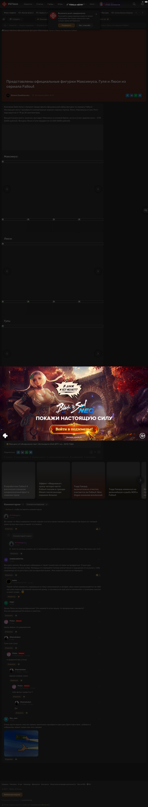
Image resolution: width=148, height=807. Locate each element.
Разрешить (66, 25)
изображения (77, 457)
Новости (13, 25)
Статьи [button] (39, 4)
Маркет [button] (81, 4)
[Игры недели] (142, 13)
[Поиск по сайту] (134, 4)
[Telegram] (127, 95)
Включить (46, 805)
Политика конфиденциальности (63, 784)
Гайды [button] (50, 4)
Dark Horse (59, 400)
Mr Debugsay (15, 515)
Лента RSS (81, 784)
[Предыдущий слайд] (6, 189)
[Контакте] (131, 95)
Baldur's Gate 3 (46, 13)
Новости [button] (28, 4)
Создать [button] (16, 19)
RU (89, 784)
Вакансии (36, 784)
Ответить (8, 529)
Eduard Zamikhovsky (20, 95)
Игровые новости (44, 25)
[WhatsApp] (135, 95)
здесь (41, 436)
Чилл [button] (92, 4)
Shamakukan (15, 637)
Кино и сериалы (26, 25)
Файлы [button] (70, 4)
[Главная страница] (10, 4)
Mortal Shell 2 (27, 13)
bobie (14, 580)
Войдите (9, 509)
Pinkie (12, 621)
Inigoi (12, 602)
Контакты (45, 784)
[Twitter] (140, 95)
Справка (5, 784)
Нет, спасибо (84, 25)
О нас (20, 784)
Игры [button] (60, 4)
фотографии (91, 457)
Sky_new (13, 718)
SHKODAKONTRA (16, 559)
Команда (27, 784)
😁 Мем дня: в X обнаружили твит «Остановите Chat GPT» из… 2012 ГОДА (40, 444)
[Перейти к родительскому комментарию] (5, 534)
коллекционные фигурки (59, 457)
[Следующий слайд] (99, 189)
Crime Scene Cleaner (124, 13)
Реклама (13, 784)
